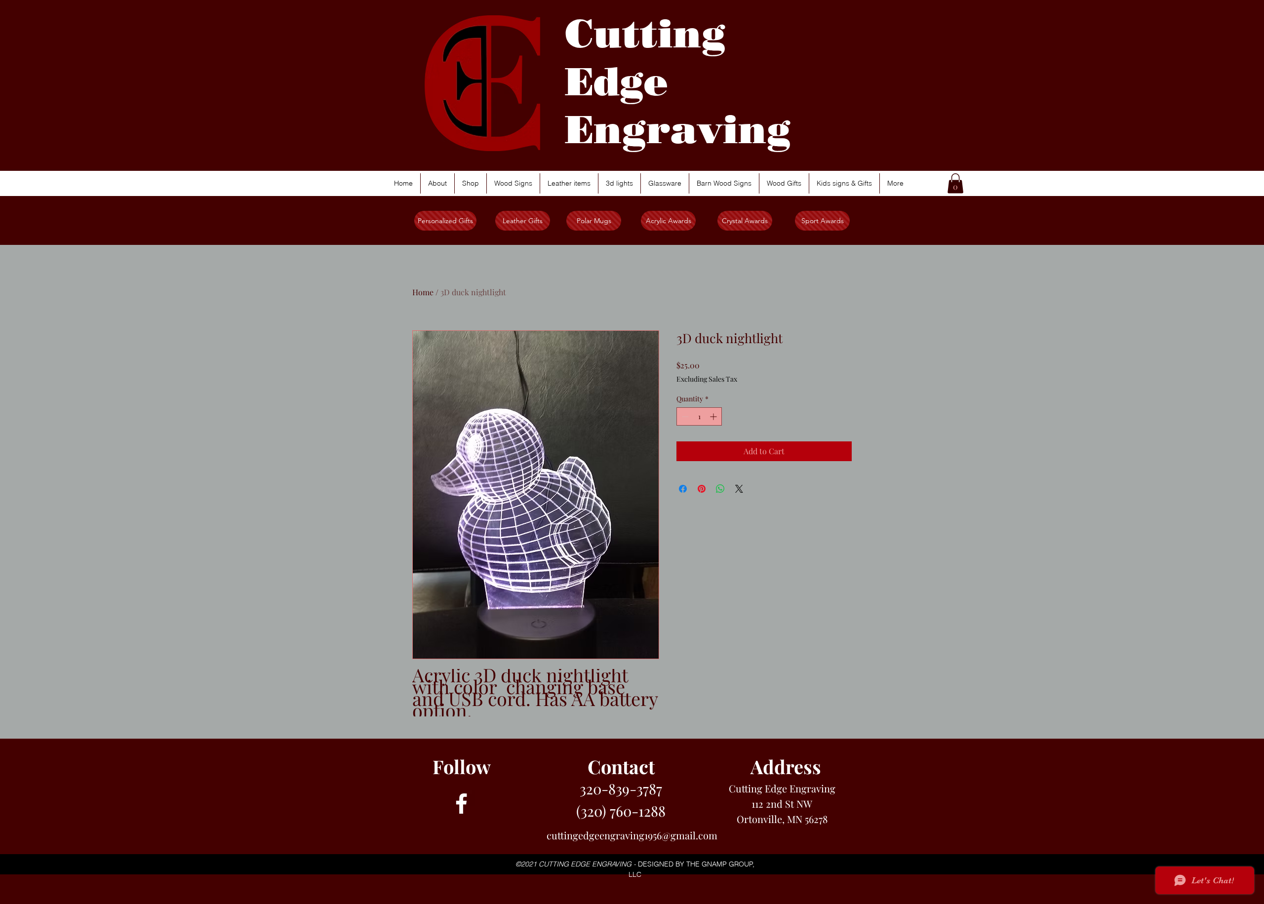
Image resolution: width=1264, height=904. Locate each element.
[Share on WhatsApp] (720, 489)
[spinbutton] (699, 416)
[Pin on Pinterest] (702, 489)
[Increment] (714, 416)
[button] (955, 183)
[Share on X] (739, 489)
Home (423, 292)
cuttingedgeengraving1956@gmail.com (632, 835)
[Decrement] (684, 416)
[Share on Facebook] (683, 489)
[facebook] (461, 803)
